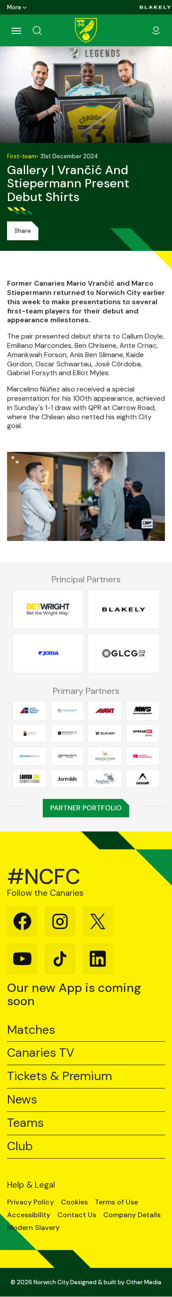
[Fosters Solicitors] (29, 756)
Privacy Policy (30, 1202)
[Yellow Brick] (67, 756)
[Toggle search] (48, 30)
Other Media (143, 1282)
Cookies (74, 1202)
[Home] (86, 30)
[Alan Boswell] (29, 710)
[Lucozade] (143, 778)
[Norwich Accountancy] (143, 756)
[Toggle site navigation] (16, 30)
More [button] (14, 7)
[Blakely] (155, 7)
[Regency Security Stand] (67, 733)
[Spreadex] (143, 733)
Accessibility (28, 1215)
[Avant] (105, 710)
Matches (31, 1030)
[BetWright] (48, 609)
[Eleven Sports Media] (105, 733)
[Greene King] (105, 756)
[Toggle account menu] (156, 30)
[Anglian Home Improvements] (105, 778)
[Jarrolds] (67, 778)
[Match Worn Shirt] (143, 710)
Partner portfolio (86, 807)
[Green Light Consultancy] (123, 653)
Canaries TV (40, 1053)
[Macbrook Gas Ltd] (67, 710)
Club (20, 1146)
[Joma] (48, 653)
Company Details (132, 1215)
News (22, 1099)
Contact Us (76, 1215)
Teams (25, 1123)
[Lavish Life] (29, 778)
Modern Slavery (33, 1227)
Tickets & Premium (59, 1076)
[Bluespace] (29, 733)
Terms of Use (116, 1202)
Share (23, 231)
